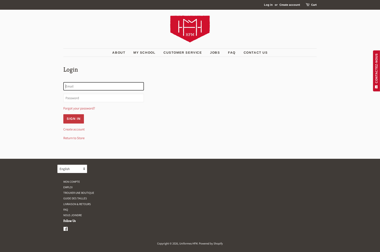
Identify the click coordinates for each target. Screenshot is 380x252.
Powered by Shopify (211, 243)
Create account (289, 4)
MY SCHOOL (144, 52)
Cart (314, 4)
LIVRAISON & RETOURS (77, 204)
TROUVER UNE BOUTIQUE (78, 193)
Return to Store (74, 138)
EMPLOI (68, 187)
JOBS (215, 52)
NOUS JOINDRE (72, 215)
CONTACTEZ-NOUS (376, 69)
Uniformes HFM (188, 243)
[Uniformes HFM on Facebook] (65, 229)
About (118, 52)
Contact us (256, 52)
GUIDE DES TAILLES (75, 198)
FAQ (232, 52)
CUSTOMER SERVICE (182, 52)
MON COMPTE (71, 182)
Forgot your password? (79, 108)
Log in (268, 4)
